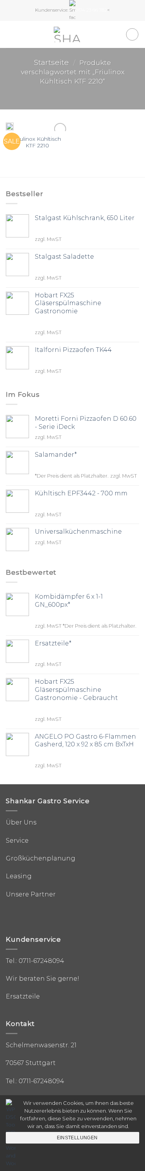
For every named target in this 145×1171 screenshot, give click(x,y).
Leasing (19, 876)
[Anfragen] (132, 34)
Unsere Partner (31, 894)
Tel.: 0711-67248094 (35, 960)
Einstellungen (77, 1137)
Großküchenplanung (40, 858)
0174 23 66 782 (91, 10)
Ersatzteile (23, 996)
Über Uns (21, 822)
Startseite (51, 62)
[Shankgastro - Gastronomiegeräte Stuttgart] (67, 34)
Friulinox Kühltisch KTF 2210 (37, 142)
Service (17, 840)
